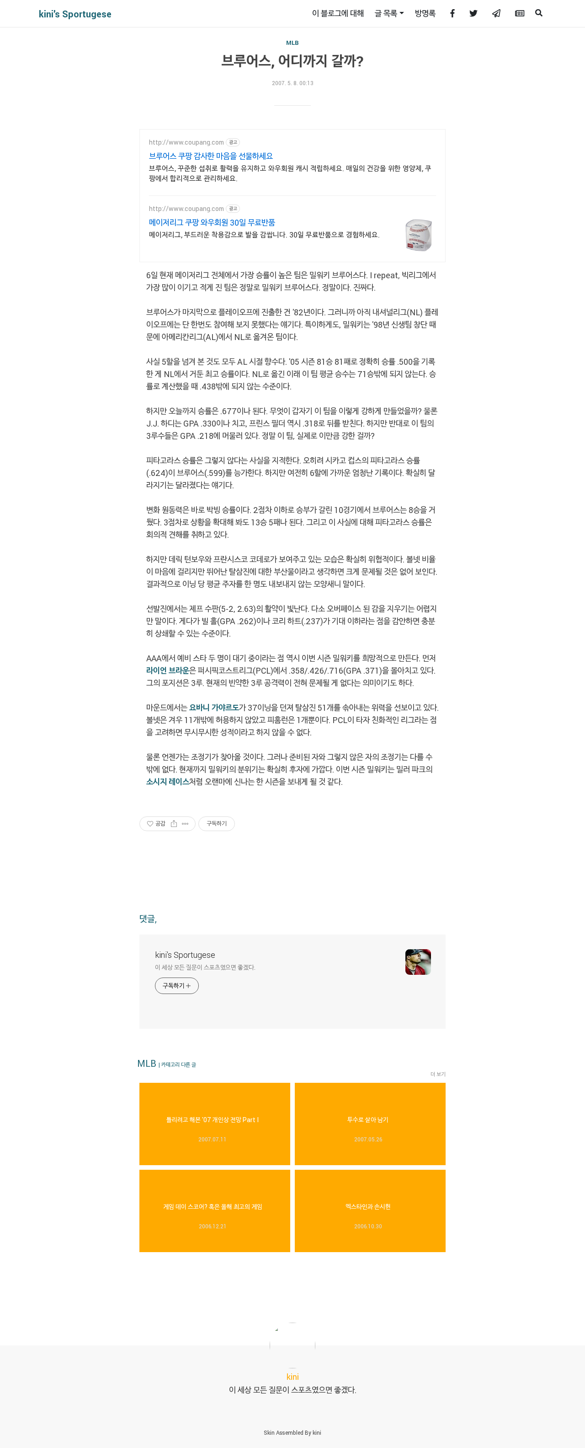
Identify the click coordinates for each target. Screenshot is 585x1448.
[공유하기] (174, 824)
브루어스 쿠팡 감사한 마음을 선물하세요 (211, 156)
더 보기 (438, 1074)
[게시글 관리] (185, 824)
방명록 (425, 13)
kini (317, 1432)
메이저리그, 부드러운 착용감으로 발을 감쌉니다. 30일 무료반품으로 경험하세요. (264, 234)
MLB (292, 42)
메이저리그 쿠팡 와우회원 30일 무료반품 (212, 222)
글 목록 (386, 13)
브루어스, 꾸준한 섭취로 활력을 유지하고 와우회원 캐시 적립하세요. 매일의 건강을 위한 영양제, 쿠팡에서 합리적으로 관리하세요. (290, 173)
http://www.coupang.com (186, 142)
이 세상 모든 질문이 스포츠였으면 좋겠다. (205, 967)
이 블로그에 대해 (338, 13)
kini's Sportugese (75, 14)
